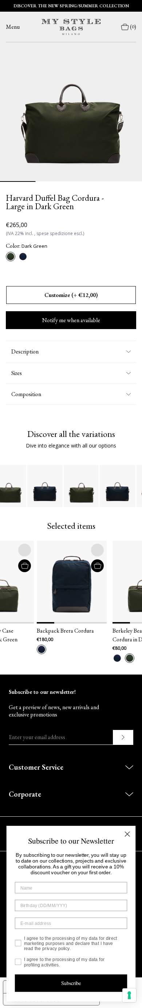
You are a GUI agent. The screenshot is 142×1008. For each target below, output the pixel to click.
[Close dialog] (127, 834)
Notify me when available (71, 320)
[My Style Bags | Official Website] (71, 27)
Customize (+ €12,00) (71, 295)
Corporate (25, 794)
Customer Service (36, 767)
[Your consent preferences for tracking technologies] (129, 995)
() (133, 27)
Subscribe (71, 983)
